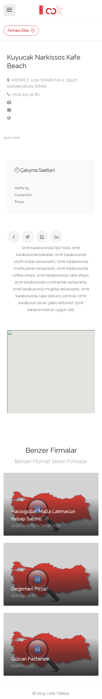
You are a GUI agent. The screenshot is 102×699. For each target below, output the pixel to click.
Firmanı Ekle (19, 30)
